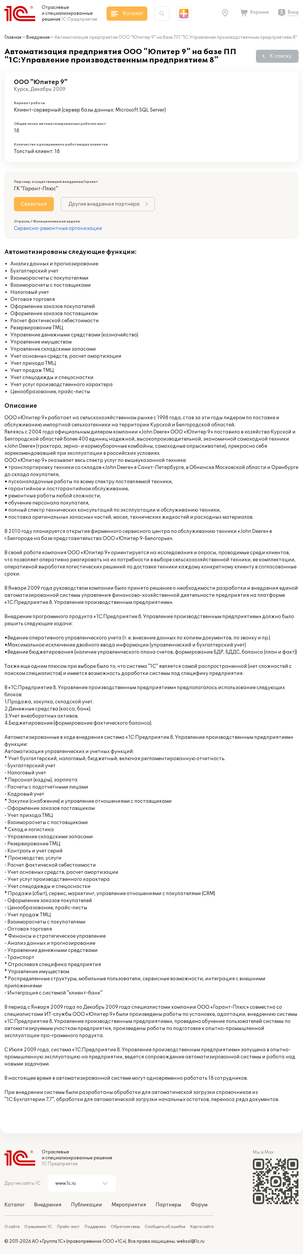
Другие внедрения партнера (104, 204)
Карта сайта (202, 1226)
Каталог (14, 1205)
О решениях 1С (38, 1226)
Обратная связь (125, 1226)
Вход (293, 12)
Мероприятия (129, 1205)
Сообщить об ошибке (165, 1226)
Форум (199, 1205)
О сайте (12, 1226)
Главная (12, 37)
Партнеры (168, 1205)
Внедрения (38, 37)
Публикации (86, 1205)
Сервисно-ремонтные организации (58, 228)
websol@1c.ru (190, 1241)
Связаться (34, 204)
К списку (280, 56)
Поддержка (95, 1226)
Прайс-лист (68, 1226)
